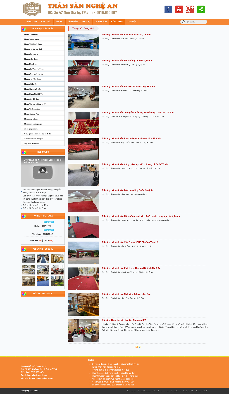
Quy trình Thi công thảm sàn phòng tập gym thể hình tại (115, 364)
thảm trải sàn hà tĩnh (199, 391)
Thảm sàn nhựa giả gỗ (31, 124)
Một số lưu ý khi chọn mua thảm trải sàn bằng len (113, 379)
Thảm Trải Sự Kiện (30, 114)
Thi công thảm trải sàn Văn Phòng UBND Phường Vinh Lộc (130, 242)
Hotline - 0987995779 (42, 226)
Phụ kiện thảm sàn (30, 144)
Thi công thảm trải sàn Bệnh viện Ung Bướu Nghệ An (127, 190)
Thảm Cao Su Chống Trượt (33, 104)
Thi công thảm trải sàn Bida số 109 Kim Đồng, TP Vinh (128, 86)
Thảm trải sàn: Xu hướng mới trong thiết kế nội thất (113, 373)
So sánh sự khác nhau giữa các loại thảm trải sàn (113, 385)
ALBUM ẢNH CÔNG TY (43, 249)
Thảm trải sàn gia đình (31, 49)
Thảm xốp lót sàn (29, 119)
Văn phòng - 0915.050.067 (42, 234)
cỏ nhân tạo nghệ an (168, 391)
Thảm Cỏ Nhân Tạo (30, 109)
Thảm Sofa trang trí (30, 39)
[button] (42, 170)
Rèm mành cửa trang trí (32, 139)
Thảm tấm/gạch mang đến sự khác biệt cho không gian (115, 376)
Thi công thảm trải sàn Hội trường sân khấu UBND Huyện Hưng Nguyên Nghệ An (141, 216)
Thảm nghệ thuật (29, 59)
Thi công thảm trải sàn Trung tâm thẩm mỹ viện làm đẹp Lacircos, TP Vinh (138, 112)
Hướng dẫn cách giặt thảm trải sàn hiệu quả (110, 370)
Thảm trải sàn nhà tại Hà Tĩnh (35, 205)
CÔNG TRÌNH (117, 22)
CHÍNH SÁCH (101, 22)
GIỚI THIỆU (46, 22)
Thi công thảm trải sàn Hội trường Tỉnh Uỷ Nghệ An (127, 60)
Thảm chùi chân (29, 84)
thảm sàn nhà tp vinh (151, 391)
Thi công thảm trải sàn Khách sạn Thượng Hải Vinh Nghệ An (131, 268)
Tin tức (91, 360)
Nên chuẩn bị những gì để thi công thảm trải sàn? (113, 382)
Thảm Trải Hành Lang (31, 44)
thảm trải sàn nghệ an (135, 391)
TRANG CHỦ (31, 22)
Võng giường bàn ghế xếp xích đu (36, 134)
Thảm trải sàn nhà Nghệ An (34, 208)
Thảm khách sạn (29, 64)
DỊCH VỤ (86, 22)
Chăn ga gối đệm (29, 129)
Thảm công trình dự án (32, 74)
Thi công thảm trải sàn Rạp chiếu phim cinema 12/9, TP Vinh (131, 138)
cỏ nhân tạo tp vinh (184, 391)
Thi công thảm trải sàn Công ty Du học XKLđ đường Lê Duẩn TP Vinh (135, 164)
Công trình (89, 28)
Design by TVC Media (29, 391)
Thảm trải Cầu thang (31, 79)
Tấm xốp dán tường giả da (34, 202)
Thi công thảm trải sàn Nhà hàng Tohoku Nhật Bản (126, 294)
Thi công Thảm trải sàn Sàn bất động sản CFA (124, 320)
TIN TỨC (59, 22)
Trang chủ (77, 28)
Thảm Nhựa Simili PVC (32, 94)
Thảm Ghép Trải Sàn (31, 89)
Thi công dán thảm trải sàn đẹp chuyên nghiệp (42, 199)
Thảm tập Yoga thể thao (32, 69)
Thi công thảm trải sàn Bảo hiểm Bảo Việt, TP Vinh (126, 34)
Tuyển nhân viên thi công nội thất (106, 367)
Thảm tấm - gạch (29, 54)
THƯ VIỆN (132, 22)
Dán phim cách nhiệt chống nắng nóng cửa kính (43, 196)
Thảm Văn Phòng (29, 34)
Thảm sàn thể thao (30, 99)
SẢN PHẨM (73, 22)
